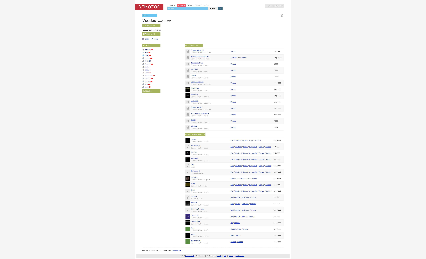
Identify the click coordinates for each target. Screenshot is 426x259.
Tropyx (251, 140)
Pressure (194, 196)
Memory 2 (194, 158)
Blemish (148, 49)
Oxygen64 (253, 147)
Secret (193, 139)
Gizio (147, 67)
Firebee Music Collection (200, 56)
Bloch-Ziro (194, 215)
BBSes (197, 5)
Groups (181, 5)
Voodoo (233, 51)
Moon (193, 234)
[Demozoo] (149, 7)
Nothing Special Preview (200, 113)
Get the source (240, 256)
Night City (194, 177)
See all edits (176, 250)
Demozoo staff (189, 256)
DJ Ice (147, 58)
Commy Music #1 (197, 107)
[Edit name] (282, 15)
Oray (147, 55)
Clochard (238, 147)
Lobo (147, 73)
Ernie (147, 61)
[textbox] (187, 8)
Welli (146, 87)
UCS (239, 229)
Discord (231, 256)
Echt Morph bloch (197, 209)
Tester (193, 120)
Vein (192, 164)
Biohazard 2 (195, 171)
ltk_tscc (168, 250)
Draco (237, 140)
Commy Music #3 (197, 50)
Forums (205, 5)
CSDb (147, 39)
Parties (190, 5)
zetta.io (219, 256)
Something (195, 88)
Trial (146, 84)
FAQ (225, 256)
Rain (192, 228)
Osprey (147, 78)
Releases (172, 5)
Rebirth (244, 216)
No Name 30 (195, 145)
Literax (193, 75)
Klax (146, 52)
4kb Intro (194, 94)
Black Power (195, 240)
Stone (193, 183)
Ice (232, 223)
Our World (194, 101)
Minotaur (194, 126)
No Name (245, 197)
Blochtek (194, 202)
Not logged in (273, 6)
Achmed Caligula (197, 63)
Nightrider (148, 75)
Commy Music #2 (197, 82)
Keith (147, 70)
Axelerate (234, 58)
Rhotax (147, 81)
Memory (194, 152)
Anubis (237, 197)
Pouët (156, 39)
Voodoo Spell (195, 221)
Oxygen (244, 140)
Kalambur (194, 69)
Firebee (147, 64)
